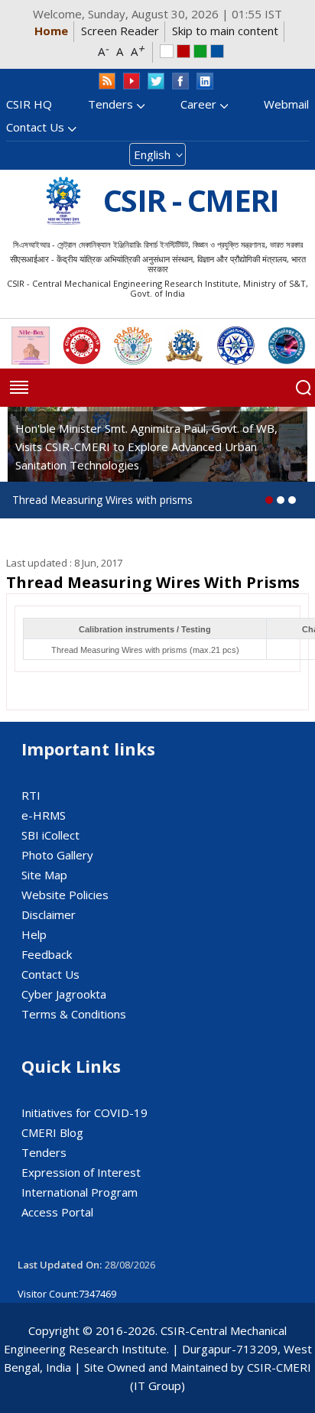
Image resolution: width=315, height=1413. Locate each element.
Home (51, 30)
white (167, 51)
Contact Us (35, 127)
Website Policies (65, 894)
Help (34, 934)
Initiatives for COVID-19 (84, 1112)
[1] (280, 500)
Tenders (110, 104)
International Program (79, 1192)
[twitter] (156, 81)
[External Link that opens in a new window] (30, 345)
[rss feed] (107, 81)
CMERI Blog (52, 1132)
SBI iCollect (50, 835)
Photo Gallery (57, 854)
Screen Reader (120, 30)
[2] (292, 500)
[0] (269, 500)
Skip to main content (225, 30)
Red (183, 51)
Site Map (44, 874)
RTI (31, 795)
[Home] (63, 201)
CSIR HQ (29, 104)
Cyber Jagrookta (63, 994)
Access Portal (57, 1212)
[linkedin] (204, 81)
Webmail (286, 104)
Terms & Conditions (73, 1014)
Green (200, 51)
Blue (217, 51)
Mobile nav (19, 388)
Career (198, 104)
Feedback (46, 954)
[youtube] (131, 81)
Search (303, 387)
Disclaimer (48, 914)
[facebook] (180, 81)
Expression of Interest (81, 1172)
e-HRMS (43, 815)
